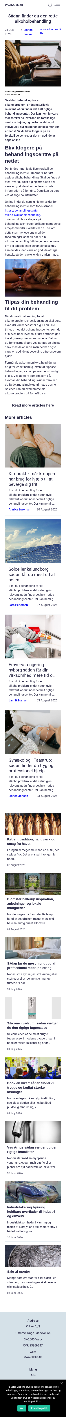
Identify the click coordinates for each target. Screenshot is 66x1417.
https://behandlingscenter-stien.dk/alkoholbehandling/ (23, 213)
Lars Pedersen (18, 605)
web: (33, 1352)
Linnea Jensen (18, 796)
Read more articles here (33, 405)
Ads (33, 1375)
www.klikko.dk (33, 1357)
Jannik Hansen (18, 700)
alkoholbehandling (50, 31)
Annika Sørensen (20, 509)
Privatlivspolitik (39, 1408)
